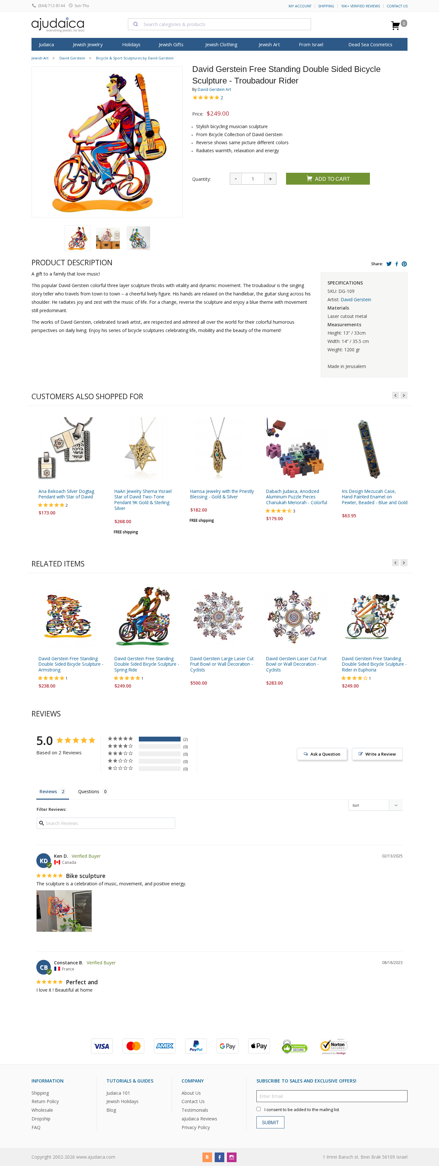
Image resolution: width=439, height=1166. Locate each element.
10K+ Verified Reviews (360, 6)
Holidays (131, 44)
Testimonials (195, 1110)
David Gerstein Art (214, 89)
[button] (77, 238)
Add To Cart (332, 178)
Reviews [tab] (48, 791)
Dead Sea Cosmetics (370, 44)
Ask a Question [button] (325, 754)
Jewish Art (269, 44)
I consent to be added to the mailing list (301, 1109)
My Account (300, 6)
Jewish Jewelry (88, 44)
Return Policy (45, 1102)
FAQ (35, 1127)
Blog (111, 1110)
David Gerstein (356, 299)
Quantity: (201, 179)
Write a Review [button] (380, 754)
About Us (191, 1093)
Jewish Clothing (221, 44)
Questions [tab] (88, 791)
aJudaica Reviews (199, 1119)
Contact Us (397, 6)
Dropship (40, 1119)
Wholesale (42, 1110)
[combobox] (219, 24)
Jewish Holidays (122, 1102)
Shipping (326, 6)
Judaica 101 (118, 1093)
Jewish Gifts (171, 44)
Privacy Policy (196, 1127)
